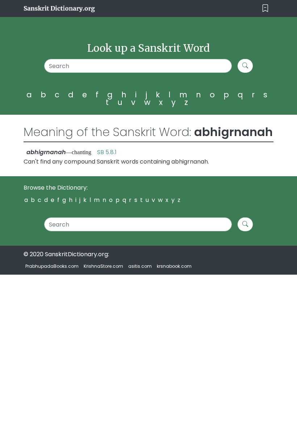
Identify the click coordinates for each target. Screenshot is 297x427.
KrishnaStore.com (103, 266)
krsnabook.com (174, 266)
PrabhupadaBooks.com (52, 266)
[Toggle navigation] (265, 8)
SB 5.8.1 (107, 152)
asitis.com (140, 266)
